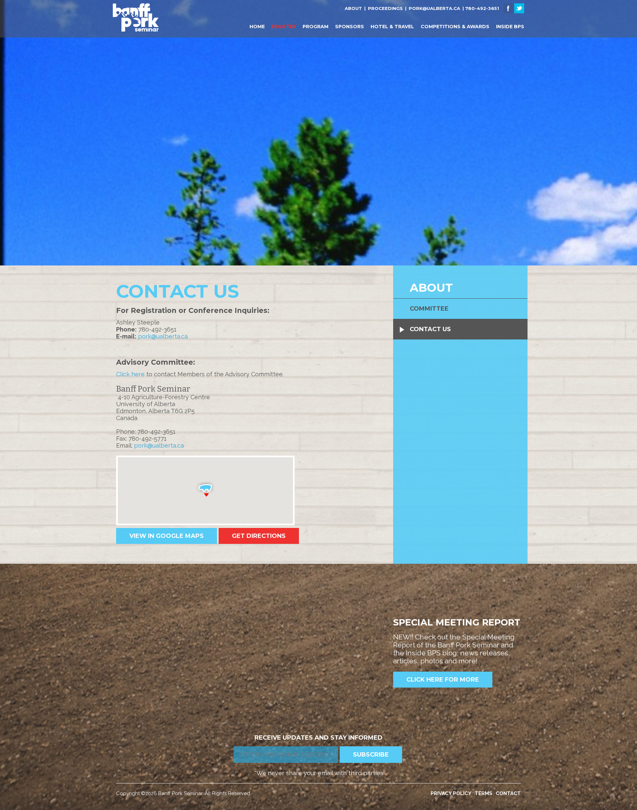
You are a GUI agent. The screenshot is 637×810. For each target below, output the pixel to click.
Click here (130, 374)
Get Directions (259, 536)
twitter (519, 8)
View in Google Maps (166, 536)
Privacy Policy (451, 793)
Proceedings (385, 8)
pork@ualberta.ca (434, 8)
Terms (483, 793)
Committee (429, 308)
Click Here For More (442, 679)
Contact (508, 793)
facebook (508, 8)
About (353, 8)
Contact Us (430, 329)
